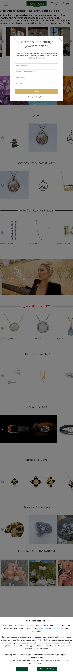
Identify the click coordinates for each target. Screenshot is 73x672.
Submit (36, 92)
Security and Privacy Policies (36, 97)
